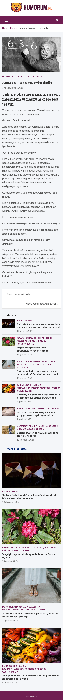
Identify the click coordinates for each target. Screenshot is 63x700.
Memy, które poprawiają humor (41, 304)
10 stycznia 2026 (25, 331)
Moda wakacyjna (26, 429)
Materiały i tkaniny (27, 426)
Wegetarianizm (25, 391)
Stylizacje (22, 367)
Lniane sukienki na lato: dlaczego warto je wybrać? (37, 434)
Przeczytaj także (16, 449)
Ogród (49, 338)
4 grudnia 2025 (24, 401)
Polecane (11, 315)
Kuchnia (36, 385)
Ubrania (28, 320)
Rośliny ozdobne (25, 344)
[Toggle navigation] (6, 20)
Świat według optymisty (18, 294)
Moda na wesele (32, 362)
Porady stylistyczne (28, 364)
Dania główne (24, 385)
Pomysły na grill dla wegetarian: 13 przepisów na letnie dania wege (38, 396)
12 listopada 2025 (25, 440)
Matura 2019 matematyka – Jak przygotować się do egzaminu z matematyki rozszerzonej (36, 415)
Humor (6, 76)
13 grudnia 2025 (24, 354)
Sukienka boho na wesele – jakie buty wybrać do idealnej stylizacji (37, 373)
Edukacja (22, 409)
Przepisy (56, 388)
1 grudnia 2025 (24, 419)
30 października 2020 (12, 88)
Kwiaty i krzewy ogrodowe (30, 338)
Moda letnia (52, 426)
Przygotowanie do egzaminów (44, 409)
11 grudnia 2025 (24, 378)
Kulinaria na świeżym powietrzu (33, 388)
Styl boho (45, 364)
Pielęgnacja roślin (27, 341)
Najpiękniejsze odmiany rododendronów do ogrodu (33, 349)
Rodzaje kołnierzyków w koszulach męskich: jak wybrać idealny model (38, 326)
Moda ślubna (48, 362)
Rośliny (42, 341)
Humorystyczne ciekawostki (28, 76)
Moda (19, 320)
